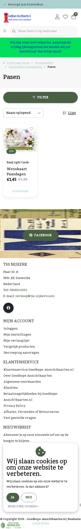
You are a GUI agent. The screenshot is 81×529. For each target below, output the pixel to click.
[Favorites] (65, 17)
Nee (28, 497)
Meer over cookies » (23, 506)
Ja (13, 497)
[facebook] (8, 308)
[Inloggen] (57, 17)
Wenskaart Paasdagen (17, 172)
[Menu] (4, 31)
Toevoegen (20, 191)
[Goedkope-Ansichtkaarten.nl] (23, 17)
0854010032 (18, 290)
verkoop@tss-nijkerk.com (35, 296)
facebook (43, 235)
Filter (42, 97)
